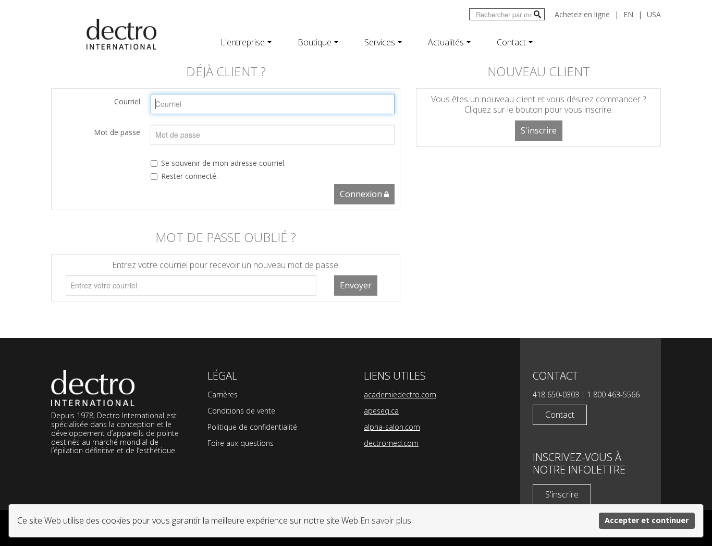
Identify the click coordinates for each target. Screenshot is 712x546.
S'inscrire (539, 130)
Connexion (362, 194)
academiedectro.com (400, 394)
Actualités (446, 42)
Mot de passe (117, 132)
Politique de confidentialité (252, 427)
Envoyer (356, 285)
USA (654, 14)
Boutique (315, 42)
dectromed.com (391, 443)
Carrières (222, 394)
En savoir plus (385, 520)
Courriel (127, 101)
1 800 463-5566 (613, 394)
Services (379, 42)
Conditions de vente (241, 411)
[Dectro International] (121, 34)
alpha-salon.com (392, 427)
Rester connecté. (189, 176)
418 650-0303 (556, 394)
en (628, 14)
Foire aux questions (240, 443)
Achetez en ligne (582, 14)
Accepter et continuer (647, 520)
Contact (511, 42)
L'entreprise (242, 42)
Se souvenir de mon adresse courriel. (223, 163)
